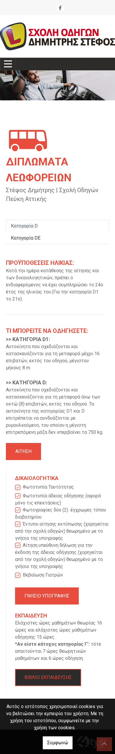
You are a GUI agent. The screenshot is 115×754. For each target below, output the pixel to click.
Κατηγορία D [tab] (24, 226)
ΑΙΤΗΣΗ (23, 451)
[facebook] (60, 8)
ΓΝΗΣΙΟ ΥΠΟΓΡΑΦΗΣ (46, 596)
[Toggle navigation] (8, 64)
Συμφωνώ (57, 742)
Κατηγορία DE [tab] (25, 238)
